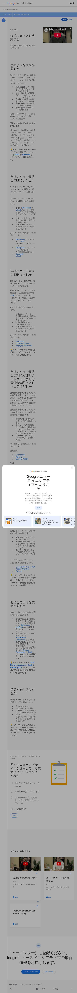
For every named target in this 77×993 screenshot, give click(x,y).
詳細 (38, 508)
